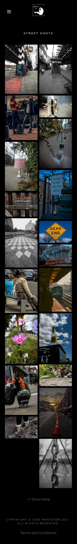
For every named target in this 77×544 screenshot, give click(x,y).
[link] (38, 11)
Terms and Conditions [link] (38, 533)
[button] (6, 11)
